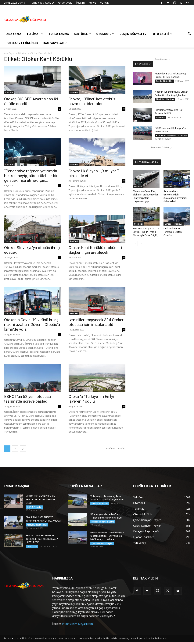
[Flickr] (168, 2)
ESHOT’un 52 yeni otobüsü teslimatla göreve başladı (27, 399)
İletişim (80, 2)
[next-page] (23, 448)
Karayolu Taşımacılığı (37, 524)
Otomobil (103, 34)
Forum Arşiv (64, 2)
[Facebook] (161, 2)
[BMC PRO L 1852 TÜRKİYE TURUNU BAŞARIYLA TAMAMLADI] (13, 522)
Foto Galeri (160, 34)
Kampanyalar (53, 43)
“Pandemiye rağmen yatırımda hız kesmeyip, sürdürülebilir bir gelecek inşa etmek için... (31, 176)
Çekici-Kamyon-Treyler (102, 543)
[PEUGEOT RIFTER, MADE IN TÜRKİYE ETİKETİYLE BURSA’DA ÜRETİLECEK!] (13, 540)
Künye (92, 2)
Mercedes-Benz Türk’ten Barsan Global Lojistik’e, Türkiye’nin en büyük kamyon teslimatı (107, 536)
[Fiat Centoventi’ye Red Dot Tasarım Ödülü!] (142, 115)
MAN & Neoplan (34, 507)
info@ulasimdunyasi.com (77, 624)
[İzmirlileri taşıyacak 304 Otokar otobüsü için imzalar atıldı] (97, 301)
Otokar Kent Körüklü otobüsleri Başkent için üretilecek (95, 250)
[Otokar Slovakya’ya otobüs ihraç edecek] (32, 229)
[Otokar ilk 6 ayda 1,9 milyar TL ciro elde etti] (97, 152)
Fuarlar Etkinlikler (164, 81)
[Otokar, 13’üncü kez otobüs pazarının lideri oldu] (97, 80)
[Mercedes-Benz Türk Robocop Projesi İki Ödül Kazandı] (142, 78)
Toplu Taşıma (59, 34)
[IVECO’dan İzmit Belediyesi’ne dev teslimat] (142, 133)
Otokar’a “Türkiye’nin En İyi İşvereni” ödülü (91, 399)
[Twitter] (181, 2)
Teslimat (33, 34)
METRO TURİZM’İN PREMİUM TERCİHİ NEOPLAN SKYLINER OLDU (41, 499)
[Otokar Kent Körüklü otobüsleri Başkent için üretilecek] (97, 229)
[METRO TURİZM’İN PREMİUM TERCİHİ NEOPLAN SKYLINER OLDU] (13, 501)
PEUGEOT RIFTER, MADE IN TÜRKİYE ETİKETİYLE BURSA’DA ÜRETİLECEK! (42, 539)
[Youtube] (187, 2)
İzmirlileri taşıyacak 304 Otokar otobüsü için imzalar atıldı (96, 322)
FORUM (105, 2)
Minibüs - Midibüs (165, 99)
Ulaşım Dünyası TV (133, 34)
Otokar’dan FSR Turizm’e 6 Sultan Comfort (172, 232)
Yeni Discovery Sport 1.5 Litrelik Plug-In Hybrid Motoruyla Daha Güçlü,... (146, 232)
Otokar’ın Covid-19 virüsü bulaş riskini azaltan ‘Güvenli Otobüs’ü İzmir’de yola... (32, 325)
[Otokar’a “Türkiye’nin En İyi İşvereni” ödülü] (97, 378)
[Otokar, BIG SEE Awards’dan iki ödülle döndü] (32, 80)
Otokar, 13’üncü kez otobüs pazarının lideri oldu (92, 101)
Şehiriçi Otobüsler (14, 390)
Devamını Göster (160, 147)
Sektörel (81, 34)
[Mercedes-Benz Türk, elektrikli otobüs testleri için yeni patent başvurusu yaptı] (146, 179)
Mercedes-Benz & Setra (103, 521)
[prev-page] (135, 243)
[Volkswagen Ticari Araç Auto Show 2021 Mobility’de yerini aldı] (77, 501)
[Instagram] (174, 2)
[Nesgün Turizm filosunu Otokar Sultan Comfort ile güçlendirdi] (142, 96)
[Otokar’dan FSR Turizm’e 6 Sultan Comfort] (176, 216)
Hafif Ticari (32, 546)
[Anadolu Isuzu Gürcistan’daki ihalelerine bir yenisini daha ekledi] (176, 179)
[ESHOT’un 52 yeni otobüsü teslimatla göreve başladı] (32, 378)
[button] (189, 34)
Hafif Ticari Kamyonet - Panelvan (171, 135)
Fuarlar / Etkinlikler (22, 43)
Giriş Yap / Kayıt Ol (43, 2)
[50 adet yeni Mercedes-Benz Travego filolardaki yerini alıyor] (77, 519)
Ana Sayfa (13, 34)
